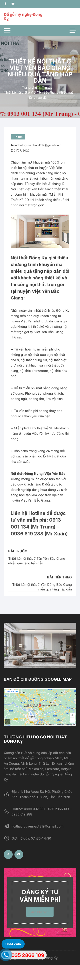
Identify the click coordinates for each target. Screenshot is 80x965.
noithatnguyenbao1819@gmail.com (37, 145)
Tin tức (18, 137)
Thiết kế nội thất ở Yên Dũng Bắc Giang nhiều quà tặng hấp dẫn (42, 586)
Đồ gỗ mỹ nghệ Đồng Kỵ (23, 16)
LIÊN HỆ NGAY (40, 911)
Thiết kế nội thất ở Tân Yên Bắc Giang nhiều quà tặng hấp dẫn (36, 560)
